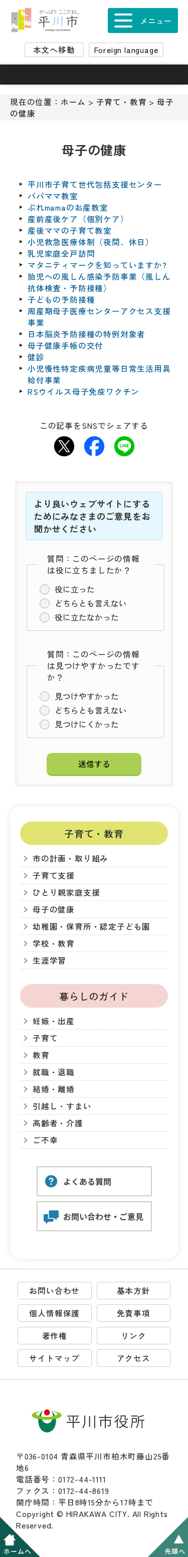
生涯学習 (49, 960)
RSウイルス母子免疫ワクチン (83, 391)
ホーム (73, 102)
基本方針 (133, 1290)
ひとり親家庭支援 (66, 892)
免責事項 (133, 1313)
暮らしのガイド (94, 996)
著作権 (54, 1335)
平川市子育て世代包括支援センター (95, 184)
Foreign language (126, 50)
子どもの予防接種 (61, 299)
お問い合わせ (54, 1290)
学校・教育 (54, 943)
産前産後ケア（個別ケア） (78, 219)
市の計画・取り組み (70, 858)
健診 (36, 357)
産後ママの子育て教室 (70, 230)
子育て (45, 1038)
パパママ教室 (53, 196)
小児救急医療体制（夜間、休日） (91, 242)
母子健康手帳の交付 (65, 345)
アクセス (133, 1358)
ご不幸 (45, 1140)
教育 (41, 1055)
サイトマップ (54, 1358)
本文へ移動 (54, 50)
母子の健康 (54, 909)
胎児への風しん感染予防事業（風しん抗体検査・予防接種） (99, 282)
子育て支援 (54, 875)
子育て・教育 (121, 102)
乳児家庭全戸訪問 (61, 253)
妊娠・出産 (54, 1021)
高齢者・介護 (58, 1123)
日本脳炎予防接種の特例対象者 (86, 334)
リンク (133, 1335)
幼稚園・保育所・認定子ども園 (91, 926)
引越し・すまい (62, 1106)
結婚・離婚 (54, 1089)
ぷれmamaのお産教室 (68, 207)
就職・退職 (54, 1072)
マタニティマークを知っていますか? (97, 265)
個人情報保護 (54, 1313)
